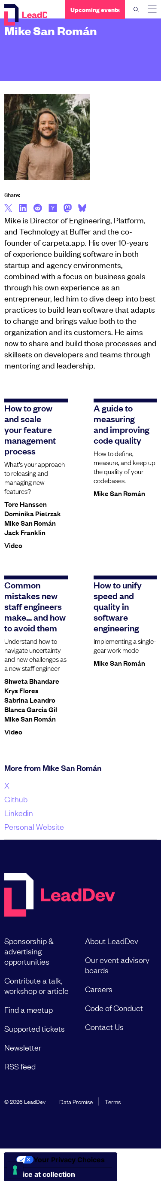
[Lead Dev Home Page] (59, 895)
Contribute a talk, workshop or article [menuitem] (36, 985)
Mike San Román (30, 522)
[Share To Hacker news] (53, 209)
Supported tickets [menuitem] (34, 1028)
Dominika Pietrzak (32, 513)
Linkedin (18, 812)
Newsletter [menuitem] (22, 1047)
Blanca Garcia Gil (30, 709)
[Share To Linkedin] (23, 209)
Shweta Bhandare (31, 680)
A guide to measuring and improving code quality (121, 424)
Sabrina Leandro (29, 699)
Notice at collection (43, 1174)
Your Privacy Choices (69, 1159)
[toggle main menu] (152, 9)
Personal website (34, 826)
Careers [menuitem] (98, 989)
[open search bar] (136, 9)
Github (15, 799)
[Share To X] (8, 209)
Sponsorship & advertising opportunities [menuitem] (29, 950)
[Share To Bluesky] (82, 209)
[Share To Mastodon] (68, 209)
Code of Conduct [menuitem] (114, 1007)
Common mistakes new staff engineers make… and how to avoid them (35, 606)
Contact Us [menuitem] (104, 1026)
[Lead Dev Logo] (25, 15)
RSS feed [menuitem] (20, 1066)
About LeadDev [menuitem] (111, 940)
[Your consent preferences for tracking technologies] (15, 1170)
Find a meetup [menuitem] (28, 1009)
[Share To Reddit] (37, 209)
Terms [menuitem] (113, 1101)
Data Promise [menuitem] (76, 1101)
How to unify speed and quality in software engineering (118, 606)
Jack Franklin (25, 532)
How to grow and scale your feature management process (30, 429)
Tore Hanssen (25, 504)
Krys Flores (21, 690)
